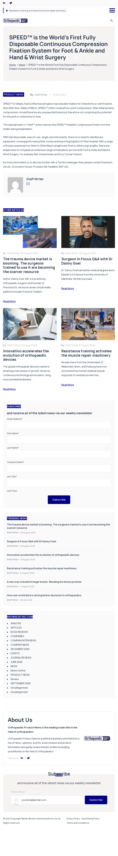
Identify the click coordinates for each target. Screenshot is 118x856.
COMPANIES (17, 636)
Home (12, 64)
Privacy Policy (73, 818)
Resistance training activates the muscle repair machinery (42, 568)
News (22, 64)
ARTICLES (16, 627)
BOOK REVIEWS (19, 632)
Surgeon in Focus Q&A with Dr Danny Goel (31, 541)
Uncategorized (19, 692)
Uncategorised (19, 687)
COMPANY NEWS (20, 644)
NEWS (14, 666)
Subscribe (59, 499)
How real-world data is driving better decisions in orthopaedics (44, 595)
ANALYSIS (16, 623)
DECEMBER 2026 (20, 649)
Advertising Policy (90, 818)
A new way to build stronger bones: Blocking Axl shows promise (39, 10)
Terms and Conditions (78, 822)
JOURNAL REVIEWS (21, 657)
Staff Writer (40, 94)
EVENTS (15, 653)
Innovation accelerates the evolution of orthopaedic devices (43, 555)
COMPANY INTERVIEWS (23, 640)
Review (15, 679)
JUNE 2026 (16, 662)
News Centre (18, 670)
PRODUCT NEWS (13, 94)
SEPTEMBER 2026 (21, 683)
